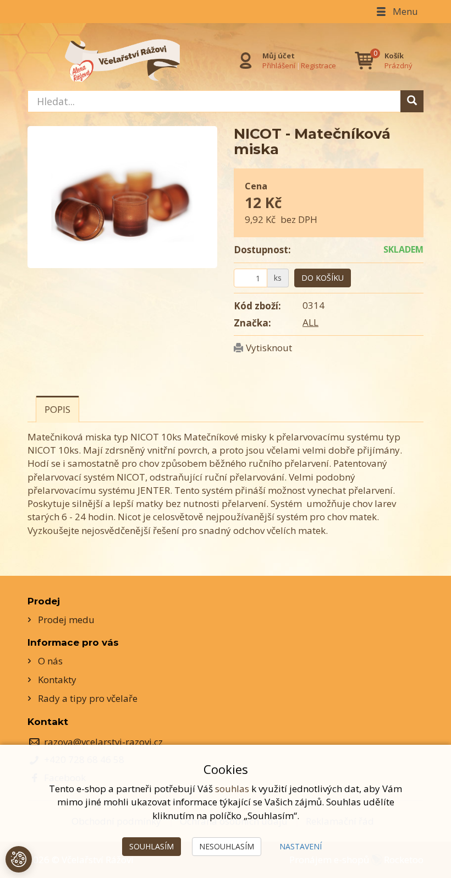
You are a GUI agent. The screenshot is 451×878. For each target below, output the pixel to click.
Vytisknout (269, 347)
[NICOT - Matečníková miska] (122, 197)
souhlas (232, 788)
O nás (50, 661)
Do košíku (322, 277)
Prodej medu (66, 619)
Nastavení (300, 846)
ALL (310, 322)
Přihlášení (278, 65)
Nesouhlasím (226, 846)
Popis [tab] (57, 409)
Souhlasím (151, 846)
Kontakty (57, 679)
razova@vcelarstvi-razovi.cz (103, 741)
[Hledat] (412, 101)
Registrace (318, 65)
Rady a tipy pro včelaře (88, 698)
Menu (404, 11)
